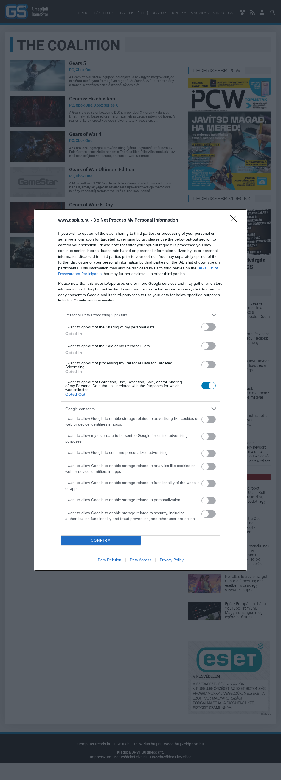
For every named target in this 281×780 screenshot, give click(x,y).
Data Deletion (109, 560)
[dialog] (140, 390)
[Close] (235, 220)
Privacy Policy (172, 560)
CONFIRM (101, 540)
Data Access (140, 560)
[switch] (208, 327)
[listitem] (140, 315)
